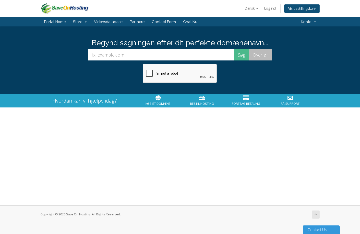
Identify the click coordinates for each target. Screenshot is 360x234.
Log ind (270, 8)
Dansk (250, 8)
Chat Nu (190, 22)
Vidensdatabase (108, 22)
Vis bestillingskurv (302, 8)
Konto (307, 22)
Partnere (137, 22)
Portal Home (55, 22)
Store (78, 22)
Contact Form (164, 22)
